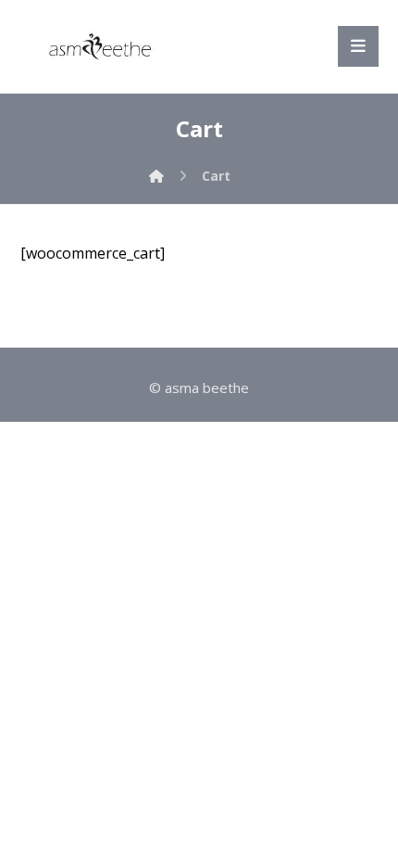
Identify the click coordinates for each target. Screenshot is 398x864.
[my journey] (99, 46)
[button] (358, 46)
